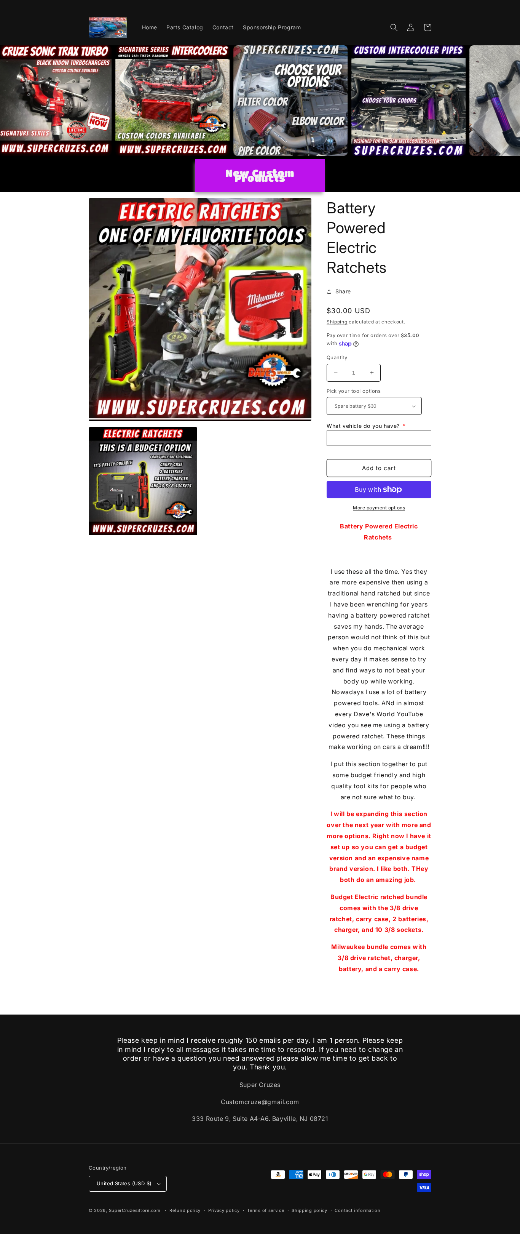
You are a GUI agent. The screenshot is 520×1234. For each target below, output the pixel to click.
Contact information (357, 1210)
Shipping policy (309, 1210)
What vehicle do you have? (366, 426)
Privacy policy (224, 1210)
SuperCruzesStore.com (135, 1210)
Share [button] (343, 291)
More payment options (379, 508)
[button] (394, 27)
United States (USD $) (124, 1183)
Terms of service (265, 1210)
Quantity (337, 357)
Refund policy (185, 1210)
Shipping (337, 322)
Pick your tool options (354, 391)
